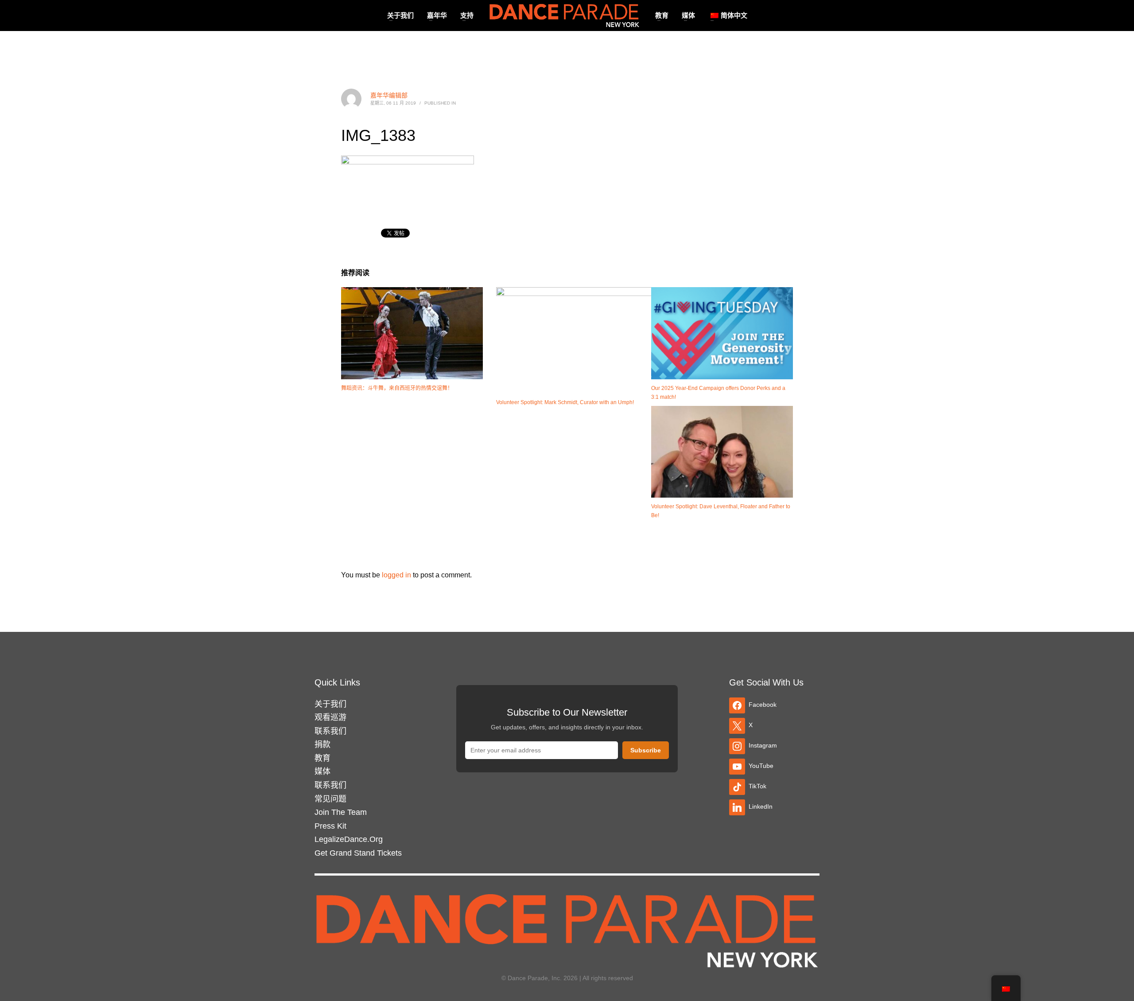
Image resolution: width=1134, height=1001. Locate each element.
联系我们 (330, 731)
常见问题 (330, 799)
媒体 (322, 771)
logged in (397, 575)
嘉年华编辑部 (389, 95)
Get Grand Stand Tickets (358, 853)
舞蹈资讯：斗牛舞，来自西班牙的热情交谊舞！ (397, 388)
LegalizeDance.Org (349, 839)
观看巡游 (330, 717)
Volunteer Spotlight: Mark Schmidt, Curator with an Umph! (565, 402)
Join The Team (341, 812)
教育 (322, 758)
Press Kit (330, 826)
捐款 (322, 744)
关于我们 (330, 704)
